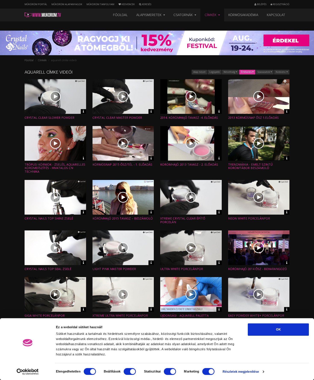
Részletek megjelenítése (241, 371)
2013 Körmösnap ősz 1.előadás (253, 118)
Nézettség (230, 71)
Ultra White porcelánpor (181, 269)
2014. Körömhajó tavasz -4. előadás (189, 118)
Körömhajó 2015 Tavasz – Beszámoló (122, 218)
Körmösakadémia (243, 15)
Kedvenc (281, 71)
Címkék (211, 15)
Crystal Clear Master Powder (117, 118)
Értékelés (246, 71)
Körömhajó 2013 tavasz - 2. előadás (189, 164)
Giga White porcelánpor (45, 315)
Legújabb (214, 71)
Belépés (261, 4)
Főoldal (120, 15)
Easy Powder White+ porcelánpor (256, 315)
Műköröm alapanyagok (66, 4)
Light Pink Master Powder (114, 269)
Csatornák (183, 15)
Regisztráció (280, 4)
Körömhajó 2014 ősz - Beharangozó (257, 269)
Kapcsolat (276, 15)
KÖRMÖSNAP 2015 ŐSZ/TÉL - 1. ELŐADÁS (122, 164)
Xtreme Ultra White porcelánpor (120, 315)
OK (278, 329)
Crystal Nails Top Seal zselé (48, 269)
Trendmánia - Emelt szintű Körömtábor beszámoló (250, 166)
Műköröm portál (36, 4)
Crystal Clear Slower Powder (49, 118)
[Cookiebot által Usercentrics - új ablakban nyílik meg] (27, 371)
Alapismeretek (149, 15)
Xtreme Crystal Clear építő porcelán (182, 220)
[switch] (130, 371)
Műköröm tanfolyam (100, 4)
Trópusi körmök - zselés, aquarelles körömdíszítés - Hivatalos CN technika (55, 168)
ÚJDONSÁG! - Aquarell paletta (184, 315)
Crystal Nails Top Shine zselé (49, 218)
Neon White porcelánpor (249, 218)
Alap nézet (199, 71)
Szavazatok (264, 71)
